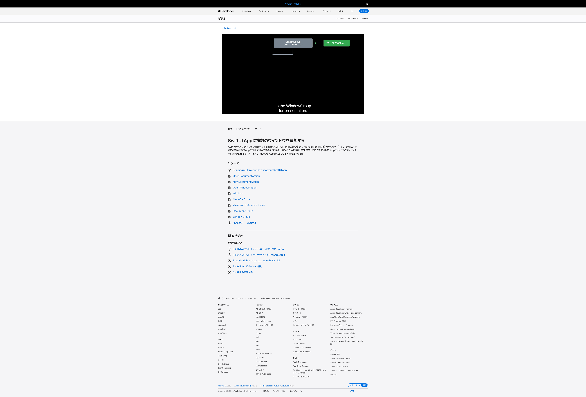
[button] (351, 11)
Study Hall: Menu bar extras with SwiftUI (256, 260)
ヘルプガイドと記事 (299, 336)
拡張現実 (259, 329)
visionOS (222, 325)
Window (237, 193)
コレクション (340, 19)
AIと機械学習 (260, 317)
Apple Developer (300, 362)
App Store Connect (301, 366)
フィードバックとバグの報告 (302, 348)
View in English (292, 4)
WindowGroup (241, 216)
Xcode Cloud (223, 364)
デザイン (258, 337)
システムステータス (299, 352)
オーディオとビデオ (262, 325)
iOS (219, 309)
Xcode (221, 360)
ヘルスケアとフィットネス (264, 354)
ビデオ (222, 19)
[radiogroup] (358, 385)
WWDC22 (252, 298)
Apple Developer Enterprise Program (346, 313)
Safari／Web (261, 374)
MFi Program (335, 321)
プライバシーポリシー (279, 391)
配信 (257, 341)
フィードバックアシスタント (302, 377)
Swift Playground (225, 352)
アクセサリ (259, 313)
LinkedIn (269, 386)
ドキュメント (297, 309)
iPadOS (221, 313)
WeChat (277, 386)
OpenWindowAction (245, 187)
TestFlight (222, 356)
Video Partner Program (340, 333)
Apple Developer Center (340, 358)
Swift (220, 344)
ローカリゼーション (262, 362)
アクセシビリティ (261, 309)
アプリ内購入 (260, 358)
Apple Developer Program (341, 309)
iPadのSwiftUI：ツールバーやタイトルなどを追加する (259, 254)
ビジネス (258, 333)
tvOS (220, 321)
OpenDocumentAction (246, 176)
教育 (257, 345)
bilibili (262, 386)
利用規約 (266, 391)
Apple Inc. (238, 391)
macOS (221, 317)
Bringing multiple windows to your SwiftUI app (260, 170)
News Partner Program (340, 329)
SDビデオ (251, 222)
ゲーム (258, 350)
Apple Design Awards (339, 367)
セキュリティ (260, 370)
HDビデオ (238, 222)
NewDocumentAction (246, 181)
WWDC (333, 375)
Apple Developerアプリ (243, 386)
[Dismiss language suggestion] (366, 4)
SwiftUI (221, 348)
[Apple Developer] (226, 11)
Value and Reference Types (249, 205)
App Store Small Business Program (345, 317)
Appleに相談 (335, 354)
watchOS (222, 329)
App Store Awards (337, 362)
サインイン (364, 11)
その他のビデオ (230, 28)
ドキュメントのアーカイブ (301, 325)
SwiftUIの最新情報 (243, 272)
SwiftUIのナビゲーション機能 (247, 266)
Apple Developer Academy (341, 371)
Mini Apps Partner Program (341, 325)
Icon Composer (224, 368)
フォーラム (296, 344)
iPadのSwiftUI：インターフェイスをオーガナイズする (258, 249)
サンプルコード (298, 317)
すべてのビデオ (353, 19)
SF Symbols (223, 372)
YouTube (285, 386)
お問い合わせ (297, 339)
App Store (222, 333)
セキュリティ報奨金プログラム (340, 337)
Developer (229, 298)
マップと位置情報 (261, 366)
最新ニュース (222, 386)
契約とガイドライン (296, 391)
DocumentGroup (243, 211)
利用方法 (365, 19)
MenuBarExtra (241, 199)
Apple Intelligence (263, 321)
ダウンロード (297, 313)
